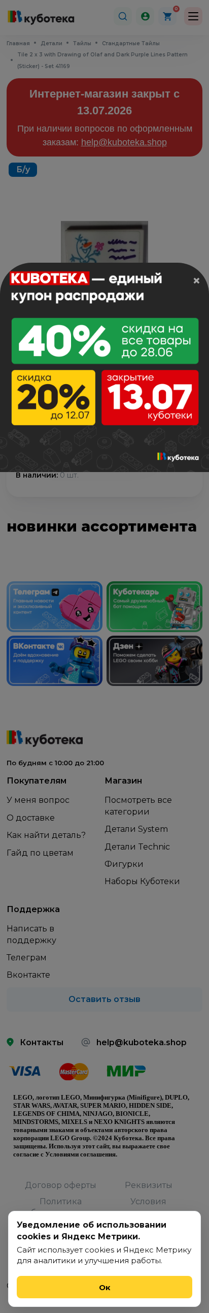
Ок (105, 1287)
